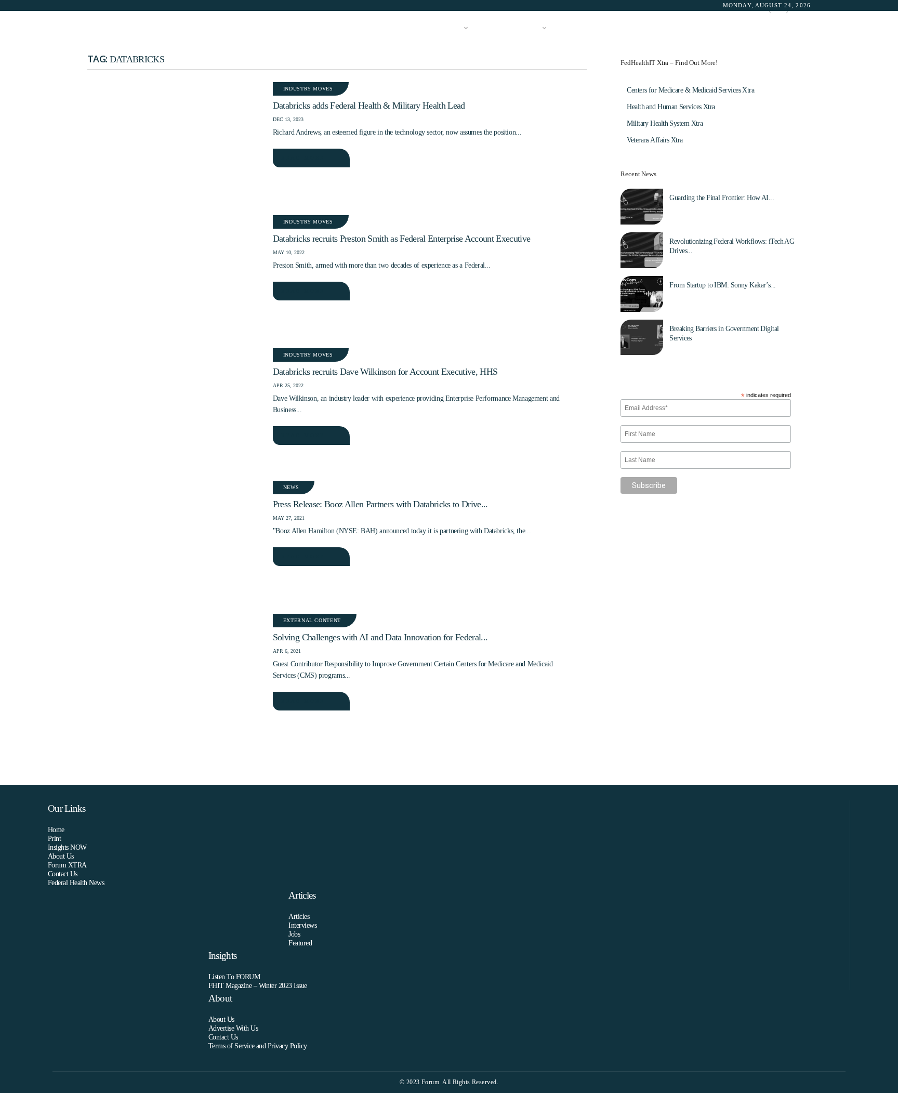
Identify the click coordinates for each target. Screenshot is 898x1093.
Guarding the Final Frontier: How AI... (721, 198)
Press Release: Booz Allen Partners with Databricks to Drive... (380, 504)
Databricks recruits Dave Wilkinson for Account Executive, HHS (385, 371)
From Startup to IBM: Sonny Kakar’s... (722, 285)
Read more (303, 158)
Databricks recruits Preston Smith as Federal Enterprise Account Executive (401, 238)
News (291, 487)
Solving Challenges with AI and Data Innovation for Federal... (380, 637)
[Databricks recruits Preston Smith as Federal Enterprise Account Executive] (174, 274)
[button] (795, 28)
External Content (312, 620)
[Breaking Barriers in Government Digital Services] (641, 337)
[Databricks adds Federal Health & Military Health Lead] (174, 141)
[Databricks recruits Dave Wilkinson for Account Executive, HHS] (174, 407)
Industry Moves (308, 88)
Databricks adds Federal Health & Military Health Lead (369, 105)
